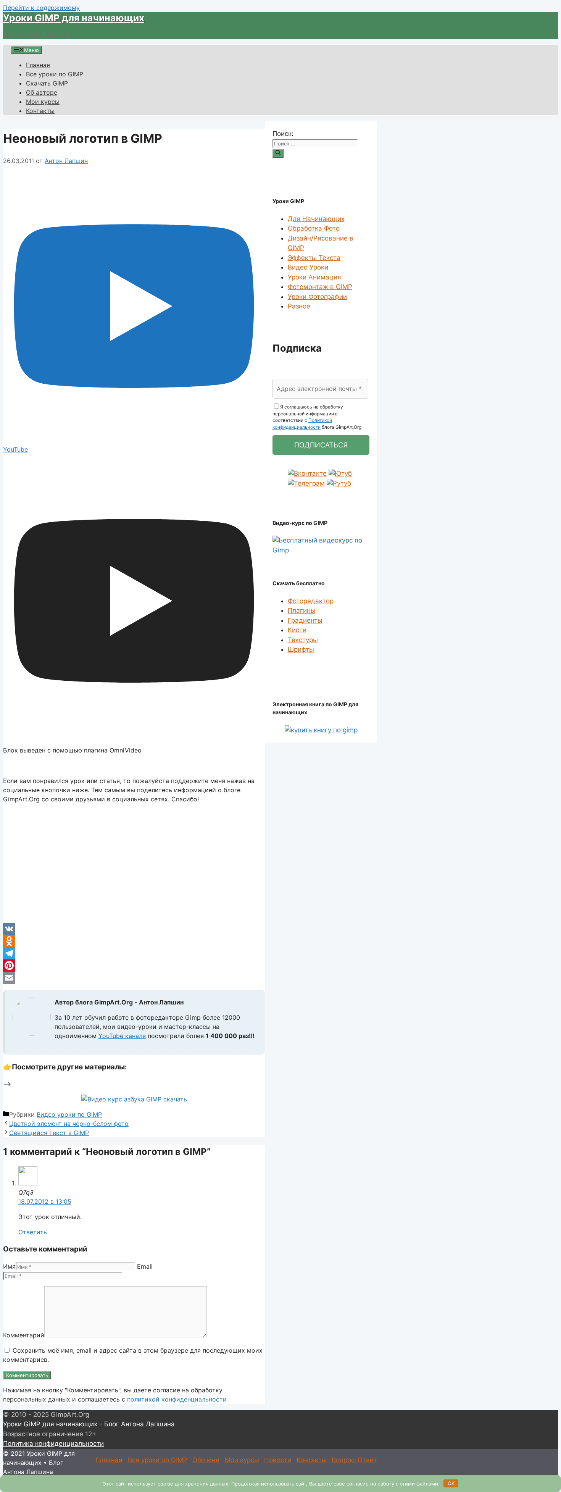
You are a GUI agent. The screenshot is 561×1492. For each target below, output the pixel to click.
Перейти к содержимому (41, 7)
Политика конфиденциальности (53, 1443)
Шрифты (301, 649)
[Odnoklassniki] (134, 941)
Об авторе (41, 92)
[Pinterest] (134, 965)
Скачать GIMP (47, 83)
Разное (299, 306)
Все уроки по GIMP (54, 74)
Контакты (40, 111)
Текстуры (303, 640)
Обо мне (205, 1460)
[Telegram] (134, 953)
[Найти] (278, 153)
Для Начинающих (316, 219)
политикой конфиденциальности (177, 1399)
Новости (277, 1460)
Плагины (302, 610)
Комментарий (23, 1335)
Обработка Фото (314, 228)
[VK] (134, 929)
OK (451, 1483)
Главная (38, 65)
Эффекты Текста (314, 258)
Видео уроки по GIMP (69, 1114)
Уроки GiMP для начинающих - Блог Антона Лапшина (89, 1424)
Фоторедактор (311, 601)
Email (145, 1266)
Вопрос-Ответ (354, 1460)
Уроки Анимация (314, 277)
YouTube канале (122, 1036)
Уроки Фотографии (317, 296)
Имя (9, 1266)
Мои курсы (43, 101)
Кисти (297, 630)
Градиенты (305, 620)
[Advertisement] (134, 863)
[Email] (134, 978)
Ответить (32, 1232)
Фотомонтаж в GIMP (320, 287)
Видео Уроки (308, 267)
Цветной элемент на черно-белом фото (69, 1123)
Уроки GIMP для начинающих (73, 18)
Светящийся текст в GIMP (49, 1133)
